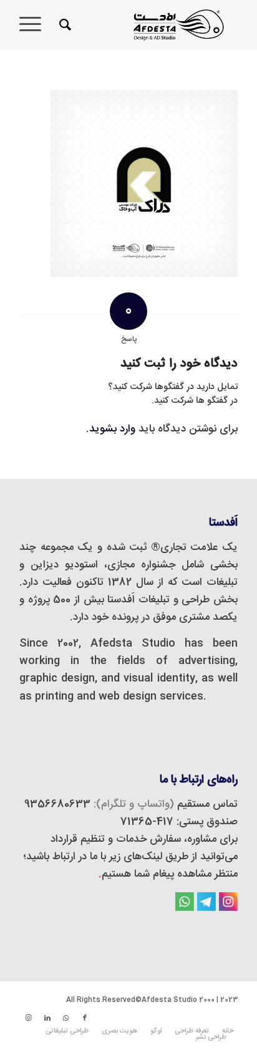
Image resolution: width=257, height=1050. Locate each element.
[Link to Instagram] (28, 1018)
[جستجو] (63, 25)
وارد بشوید (112, 429)
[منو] (34, 25)
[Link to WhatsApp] (66, 1018)
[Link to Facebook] (84, 1018)
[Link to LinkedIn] (47, 1018)
